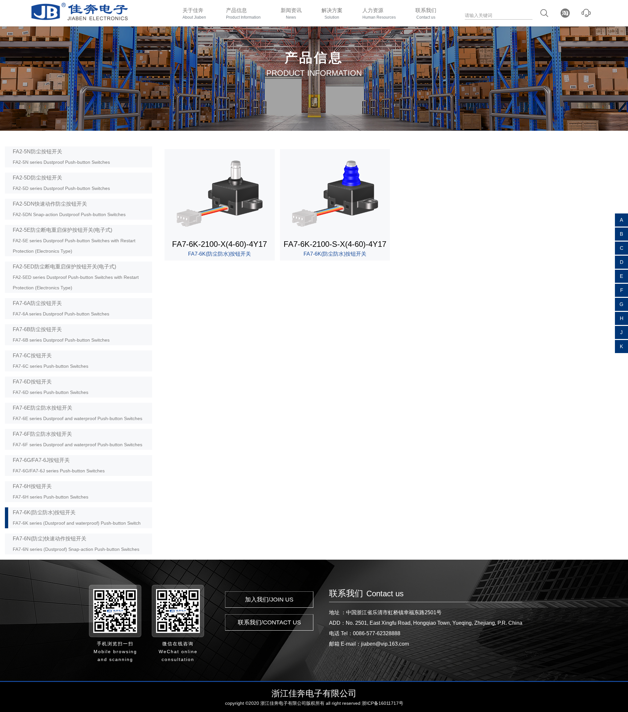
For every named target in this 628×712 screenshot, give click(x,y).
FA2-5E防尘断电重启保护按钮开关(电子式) (74, 240)
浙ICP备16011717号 (382, 703)
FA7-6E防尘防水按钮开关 (77, 413)
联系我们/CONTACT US (269, 622)
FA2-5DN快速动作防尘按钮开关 (69, 209)
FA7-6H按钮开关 (50, 491)
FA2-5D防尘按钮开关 (61, 183)
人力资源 (379, 14)
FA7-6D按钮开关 (50, 387)
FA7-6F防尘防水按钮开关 (77, 439)
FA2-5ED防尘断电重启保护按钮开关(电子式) (76, 277)
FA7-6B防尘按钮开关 (61, 335)
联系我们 (425, 14)
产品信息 (243, 14)
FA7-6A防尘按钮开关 (61, 308)
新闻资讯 (291, 14)
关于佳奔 (194, 14)
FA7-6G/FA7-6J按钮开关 (59, 465)
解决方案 (332, 14)
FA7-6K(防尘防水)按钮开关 (77, 518)
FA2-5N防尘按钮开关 (61, 157)
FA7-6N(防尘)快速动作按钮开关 (76, 544)
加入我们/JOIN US (269, 599)
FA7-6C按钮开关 (50, 361)
